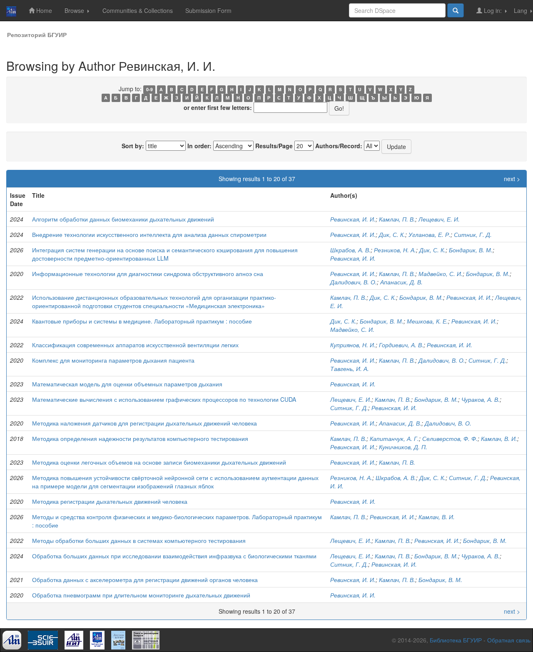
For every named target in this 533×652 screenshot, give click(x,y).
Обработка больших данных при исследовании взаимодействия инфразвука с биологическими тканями (174, 556)
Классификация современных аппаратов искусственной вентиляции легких (135, 345)
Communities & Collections (137, 10)
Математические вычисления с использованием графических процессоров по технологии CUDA (164, 399)
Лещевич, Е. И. (439, 219)
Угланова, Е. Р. (429, 234)
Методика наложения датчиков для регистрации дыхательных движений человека (144, 423)
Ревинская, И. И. (353, 219)
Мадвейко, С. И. (440, 273)
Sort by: (133, 146)
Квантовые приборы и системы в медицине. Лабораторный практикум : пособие (142, 321)
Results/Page (274, 146)
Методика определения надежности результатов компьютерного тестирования (140, 438)
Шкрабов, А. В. (350, 250)
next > (512, 178)
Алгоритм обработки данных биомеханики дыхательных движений (123, 219)
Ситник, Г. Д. (473, 234)
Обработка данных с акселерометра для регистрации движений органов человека (145, 579)
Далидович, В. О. (353, 282)
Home (43, 10)
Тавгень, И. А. (349, 368)
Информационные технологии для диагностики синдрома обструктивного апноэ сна (147, 273)
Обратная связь (509, 640)
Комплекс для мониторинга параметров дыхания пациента (113, 360)
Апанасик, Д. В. (401, 282)
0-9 (149, 89)
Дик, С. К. (392, 234)
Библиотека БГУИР (456, 640)
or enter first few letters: (218, 107)
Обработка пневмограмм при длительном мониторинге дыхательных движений (141, 595)
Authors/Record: (338, 146)
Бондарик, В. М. (471, 250)
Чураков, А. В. (480, 399)
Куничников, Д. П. (403, 447)
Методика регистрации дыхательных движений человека (109, 501)
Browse (75, 10)
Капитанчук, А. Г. (394, 438)
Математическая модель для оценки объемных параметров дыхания (127, 384)
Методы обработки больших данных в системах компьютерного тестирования (139, 540)
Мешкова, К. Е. (427, 321)
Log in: (492, 10)
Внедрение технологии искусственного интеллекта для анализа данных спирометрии (149, 234)
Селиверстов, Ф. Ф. (450, 438)
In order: (199, 146)
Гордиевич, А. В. (401, 345)
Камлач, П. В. (397, 219)
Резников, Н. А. (395, 250)
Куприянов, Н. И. (353, 345)
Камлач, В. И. (499, 438)
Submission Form (208, 10)
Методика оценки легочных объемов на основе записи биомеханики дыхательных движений (159, 462)
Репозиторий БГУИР (37, 34)
